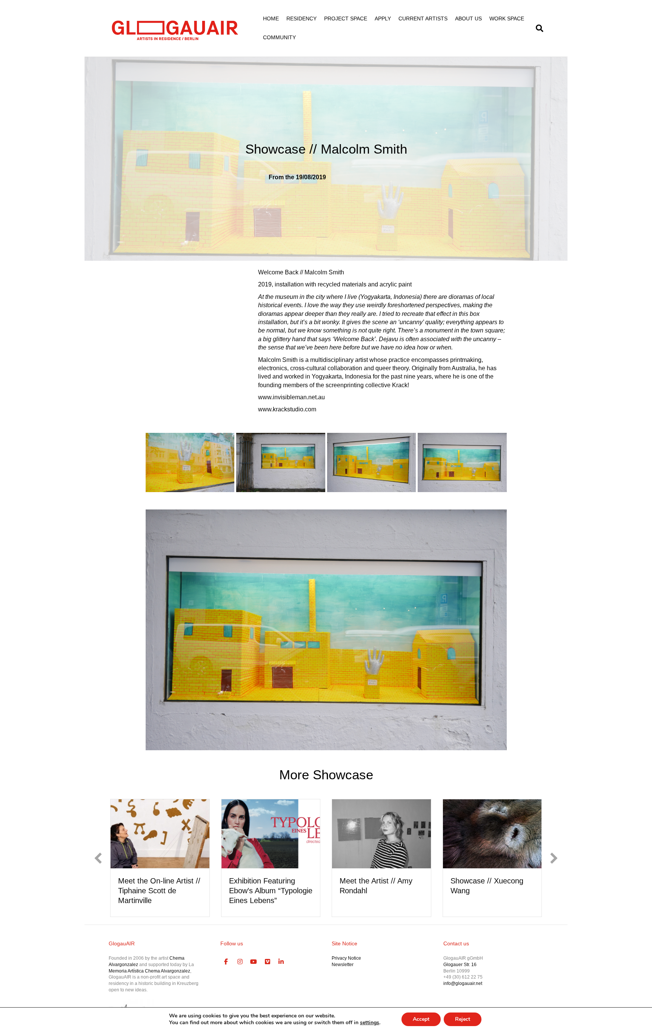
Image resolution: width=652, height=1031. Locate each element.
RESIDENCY (301, 18)
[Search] (537, 28)
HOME (271, 18)
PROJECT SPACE (345, 18)
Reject (462, 1019)
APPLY (383, 18)
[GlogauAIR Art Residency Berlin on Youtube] (254, 962)
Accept (421, 1019)
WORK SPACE (506, 18)
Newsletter (343, 964)
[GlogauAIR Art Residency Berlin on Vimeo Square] (267, 962)
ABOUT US (468, 18)
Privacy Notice (346, 958)
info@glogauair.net (462, 983)
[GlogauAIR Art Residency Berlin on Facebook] (226, 962)
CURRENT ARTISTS (422, 18)
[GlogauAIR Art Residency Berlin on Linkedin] (281, 962)
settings (369, 1022)
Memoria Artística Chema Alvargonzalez (149, 971)
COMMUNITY (279, 37)
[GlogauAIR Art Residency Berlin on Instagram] (240, 962)
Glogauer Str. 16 (460, 964)
